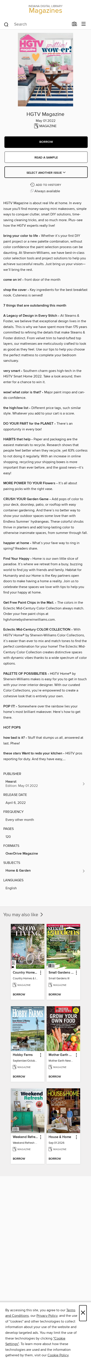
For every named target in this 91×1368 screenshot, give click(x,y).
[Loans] (74, 25)
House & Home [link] (60, 1137)
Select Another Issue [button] (45, 173)
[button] (46, 142)
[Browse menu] (84, 24)
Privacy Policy (46, 1315)
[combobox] (36, 24)
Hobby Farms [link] (23, 1055)
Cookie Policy (57, 1355)
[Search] (6, 24)
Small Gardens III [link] (61, 973)
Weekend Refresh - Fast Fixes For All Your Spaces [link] (25, 1137)
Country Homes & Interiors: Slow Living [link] (25, 973)
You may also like (21, 915)
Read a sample (46, 158)
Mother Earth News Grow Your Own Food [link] (61, 1055)
